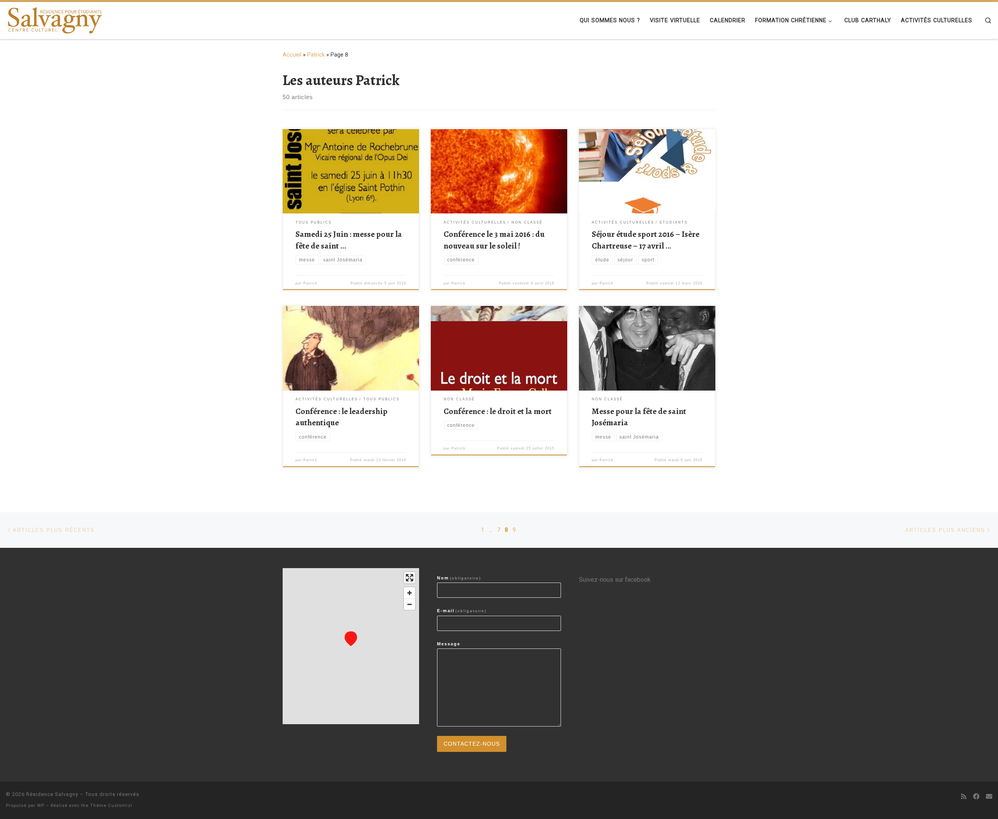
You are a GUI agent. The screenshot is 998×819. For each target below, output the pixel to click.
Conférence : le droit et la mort (498, 411)
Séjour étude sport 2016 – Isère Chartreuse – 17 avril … (645, 239)
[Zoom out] (409, 604)
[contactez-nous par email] (989, 796)
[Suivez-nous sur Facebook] (976, 796)
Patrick (316, 55)
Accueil (292, 55)
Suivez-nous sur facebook (615, 579)
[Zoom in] (409, 593)
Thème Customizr (111, 805)
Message (448, 643)
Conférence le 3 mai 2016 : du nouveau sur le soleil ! (494, 239)
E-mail (462, 610)
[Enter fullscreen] (409, 577)
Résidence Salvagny (52, 794)
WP (40, 805)
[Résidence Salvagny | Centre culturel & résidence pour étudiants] (54, 18)
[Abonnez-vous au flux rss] (963, 796)
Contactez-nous (472, 744)
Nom (459, 578)
